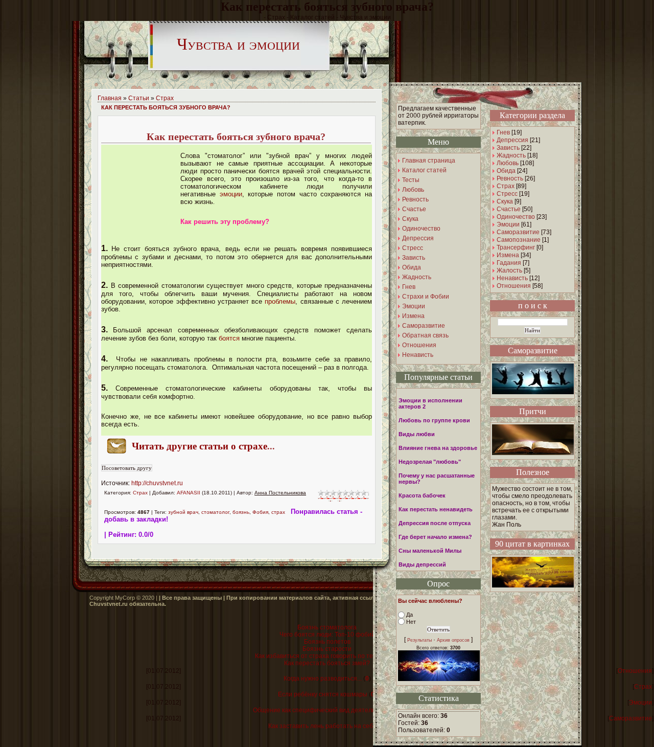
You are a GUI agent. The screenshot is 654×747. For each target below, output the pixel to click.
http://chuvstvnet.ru (157, 483)
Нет (411, 622)
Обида (506, 170)
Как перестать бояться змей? (327, 663)
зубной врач (183, 512)
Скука (505, 201)
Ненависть (512, 278)
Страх (165, 98)
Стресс (507, 193)
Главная (110, 98)
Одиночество (516, 216)
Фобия (260, 512)
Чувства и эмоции (238, 44)
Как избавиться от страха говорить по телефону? (327, 656)
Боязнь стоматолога (327, 627)
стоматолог (215, 512)
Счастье (509, 209)
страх (278, 512)
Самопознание (519, 239)
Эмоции (508, 224)
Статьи (138, 98)
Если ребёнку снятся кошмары (322, 694)
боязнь (240, 512)
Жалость (509, 270)
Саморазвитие (518, 232)
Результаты (419, 640)
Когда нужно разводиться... (323, 678)
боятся (229, 338)
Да (409, 615)
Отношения (514, 285)
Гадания (509, 262)
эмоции (231, 194)
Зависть (508, 147)
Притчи (532, 411)
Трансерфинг (516, 247)
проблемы (280, 301)
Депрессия (512, 140)
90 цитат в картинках (532, 543)
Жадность (511, 155)
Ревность (510, 178)
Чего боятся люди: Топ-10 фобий (327, 634)
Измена (508, 255)
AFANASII (188, 492)
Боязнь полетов (327, 641)
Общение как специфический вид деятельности (322, 710)
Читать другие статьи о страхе (199, 446)
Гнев (503, 132)
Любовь (508, 163)
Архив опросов (453, 640)
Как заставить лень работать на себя (322, 726)
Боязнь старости (327, 648)
